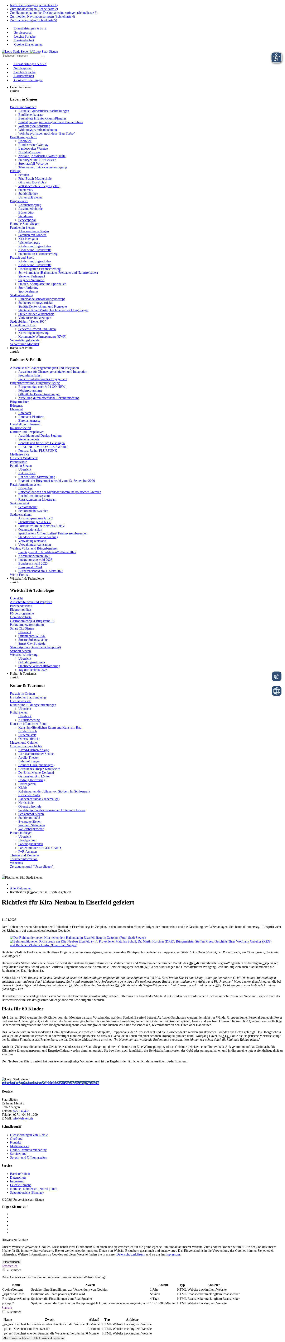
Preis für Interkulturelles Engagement (42, 379)
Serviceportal (22, 32)
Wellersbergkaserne (31, 829)
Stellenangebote (28, 439)
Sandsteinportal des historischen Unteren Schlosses (51, 810)
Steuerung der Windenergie (36, 314)
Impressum (17, 1181)
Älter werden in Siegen (33, 231)
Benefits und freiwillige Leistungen (41, 443)
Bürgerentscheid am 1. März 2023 (40, 571)
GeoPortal (16, 1138)
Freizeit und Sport (22, 257)
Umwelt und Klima (22, 325)
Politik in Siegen (21, 465)
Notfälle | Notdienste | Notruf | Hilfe (42, 156)
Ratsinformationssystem (25, 484)
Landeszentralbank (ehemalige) (38, 799)
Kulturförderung (29, 720)
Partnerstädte (18, 462)
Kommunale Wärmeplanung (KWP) (42, 336)
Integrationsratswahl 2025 (35, 559)
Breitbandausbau (21, 606)
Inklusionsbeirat (20, 428)
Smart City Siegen (22, 628)
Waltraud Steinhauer (31, 825)
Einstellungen (11, 1261)
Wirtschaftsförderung (24, 654)
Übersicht (24, 469)
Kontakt (15, 1142)
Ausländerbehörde (30, 208)
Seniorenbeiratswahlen (33, 511)
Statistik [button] (7, 1307)
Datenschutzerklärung (130, 1254)
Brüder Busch (27, 731)
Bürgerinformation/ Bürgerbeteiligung (35, 383)
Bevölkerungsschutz (23, 137)
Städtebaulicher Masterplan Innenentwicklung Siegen (53, 310)
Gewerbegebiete (21, 617)
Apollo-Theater (28, 757)
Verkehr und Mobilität (24, 344)
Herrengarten (27, 784)
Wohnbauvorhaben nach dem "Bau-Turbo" (46, 133)
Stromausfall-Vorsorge (33, 163)
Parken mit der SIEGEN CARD (39, 848)
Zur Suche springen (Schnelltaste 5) (33, 20)
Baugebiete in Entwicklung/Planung (42, 118)
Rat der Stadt (26, 473)
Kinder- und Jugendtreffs (34, 250)
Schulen (23, 175)
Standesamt (25, 216)
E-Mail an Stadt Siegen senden (79, 1083)
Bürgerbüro (26, 212)
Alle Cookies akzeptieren (49, 1338)
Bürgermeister (19, 401)
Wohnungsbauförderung (34, 126)
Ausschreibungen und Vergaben (31, 602)
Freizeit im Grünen (22, 693)
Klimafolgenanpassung (33, 333)
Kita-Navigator (28, 238)
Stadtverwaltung (21, 514)
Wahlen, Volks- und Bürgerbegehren (34, 548)
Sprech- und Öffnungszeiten (28, 1157)
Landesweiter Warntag (33, 148)
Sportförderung (28, 287)
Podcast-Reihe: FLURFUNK (37, 450)
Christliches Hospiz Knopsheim (39, 769)
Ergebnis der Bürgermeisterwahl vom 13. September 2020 (56, 480)
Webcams (16, 863)
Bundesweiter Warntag (33, 144)
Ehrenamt (16, 409)
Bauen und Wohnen (23, 107)
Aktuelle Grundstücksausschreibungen (43, 111)
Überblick (25, 141)
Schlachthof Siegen (31, 814)
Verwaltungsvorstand (32, 541)
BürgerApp (25, 488)
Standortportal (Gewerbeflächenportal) (35, 647)
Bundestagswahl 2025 (33, 563)
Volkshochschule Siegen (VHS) (39, 186)
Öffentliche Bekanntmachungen (39, 394)
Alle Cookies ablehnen (16, 1338)
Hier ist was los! (20, 701)
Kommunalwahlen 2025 (34, 556)
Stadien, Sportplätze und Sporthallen (42, 284)
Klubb (22, 787)
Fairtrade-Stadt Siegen (24, 223)
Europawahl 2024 (30, 567)
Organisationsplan (30, 529)
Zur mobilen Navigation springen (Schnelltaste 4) (42, 16)
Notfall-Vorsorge (29, 152)
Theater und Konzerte (24, 855)
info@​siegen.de (23, 1118)
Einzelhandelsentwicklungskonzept (41, 299)
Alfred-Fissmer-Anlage (33, 750)
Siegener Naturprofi (31, 280)
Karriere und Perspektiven (27, 432)
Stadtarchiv (25, 190)
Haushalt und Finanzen (25, 424)
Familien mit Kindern (32, 235)
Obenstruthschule (29, 806)
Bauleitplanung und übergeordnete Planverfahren (50, 122)
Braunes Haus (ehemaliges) (36, 765)
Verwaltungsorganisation (34, 544)
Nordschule (26, 802)
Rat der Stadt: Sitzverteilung (36, 477)
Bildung (15, 171)
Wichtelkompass (29, 242)
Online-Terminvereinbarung (28, 1150)
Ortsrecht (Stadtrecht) (24, 458)
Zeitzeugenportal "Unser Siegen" (32, 866)
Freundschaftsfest (29, 375)
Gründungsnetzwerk (31, 662)
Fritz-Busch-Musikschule (35, 178)
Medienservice (19, 454)
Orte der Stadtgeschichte (26, 746)
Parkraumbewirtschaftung (27, 624)
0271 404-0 (51, 1083)
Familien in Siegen (22, 227)
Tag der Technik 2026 (32, 670)
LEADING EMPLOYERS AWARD (43, 447)
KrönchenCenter (29, 795)
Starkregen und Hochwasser (36, 160)
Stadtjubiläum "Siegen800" (28, 321)
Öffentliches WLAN (31, 636)
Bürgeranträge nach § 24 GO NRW (41, 386)
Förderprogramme (30, 390)
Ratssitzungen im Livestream (37, 499)
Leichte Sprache (24, 36)
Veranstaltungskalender (25, 340)
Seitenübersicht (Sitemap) (27, 1192)
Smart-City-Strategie (31, 643)
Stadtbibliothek (28, 193)
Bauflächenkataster (30, 114)
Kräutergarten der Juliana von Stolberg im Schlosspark (54, 791)
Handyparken (27, 840)
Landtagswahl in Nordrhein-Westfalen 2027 (47, 552)
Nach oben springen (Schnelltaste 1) (34, 5)
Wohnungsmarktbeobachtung (37, 129)
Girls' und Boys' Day (32, 182)
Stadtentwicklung (21, 295)
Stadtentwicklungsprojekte (35, 302)
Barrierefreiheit (23, 40)
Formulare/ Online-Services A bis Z (41, 526)
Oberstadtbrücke (29, 738)
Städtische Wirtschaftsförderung (39, 666)
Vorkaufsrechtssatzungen (34, 317)
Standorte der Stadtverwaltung (38, 537)
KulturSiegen (19, 712)
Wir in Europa (19, 574)
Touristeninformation (24, 859)
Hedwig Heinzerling (31, 780)
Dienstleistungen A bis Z (30, 28)
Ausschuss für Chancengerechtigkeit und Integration (44, 368)
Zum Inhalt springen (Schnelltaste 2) (34, 9)
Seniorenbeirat (19, 503)
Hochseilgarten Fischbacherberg (39, 269)
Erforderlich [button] (10, 1266)
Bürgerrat (16, 405)
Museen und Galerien (24, 742)
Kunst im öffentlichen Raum (28, 723)
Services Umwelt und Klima (37, 329)
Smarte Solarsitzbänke (33, 639)
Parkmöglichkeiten (30, 844)
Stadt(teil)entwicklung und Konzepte (42, 306)
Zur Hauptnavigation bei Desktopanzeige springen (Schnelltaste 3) (53, 12)
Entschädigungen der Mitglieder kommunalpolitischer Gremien (59, 492)
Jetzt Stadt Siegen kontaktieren (22, 1083)
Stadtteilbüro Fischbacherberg (38, 254)
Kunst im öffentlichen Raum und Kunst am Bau (49, 727)
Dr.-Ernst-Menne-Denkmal (36, 772)
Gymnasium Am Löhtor (34, 776)
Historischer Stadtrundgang (28, 697)
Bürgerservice (19, 201)
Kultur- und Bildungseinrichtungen (33, 705)
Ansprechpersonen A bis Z (35, 518)
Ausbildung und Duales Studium (40, 435)
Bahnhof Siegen (29, 761)
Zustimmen (13, 1270)
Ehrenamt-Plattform (31, 417)
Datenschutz (18, 1177)
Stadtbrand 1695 (29, 817)
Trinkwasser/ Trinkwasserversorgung (42, 167)
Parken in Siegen (21, 832)
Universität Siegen (30, 197)
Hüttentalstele (27, 735)
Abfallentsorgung (29, 205)
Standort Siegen (20, 651)
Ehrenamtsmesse (29, 420)
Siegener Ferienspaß (31, 276)
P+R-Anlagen (27, 851)
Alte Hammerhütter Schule (36, 754)
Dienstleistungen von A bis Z (29, 1135)
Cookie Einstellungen (28, 44)
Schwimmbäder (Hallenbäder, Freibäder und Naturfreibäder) (58, 272)
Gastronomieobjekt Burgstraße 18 (32, 621)
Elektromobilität (20, 609)
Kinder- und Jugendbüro (34, 246)
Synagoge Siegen (29, 821)
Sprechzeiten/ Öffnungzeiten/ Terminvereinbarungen (52, 533)
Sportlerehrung (28, 291)
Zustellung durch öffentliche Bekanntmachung (48, 398)
